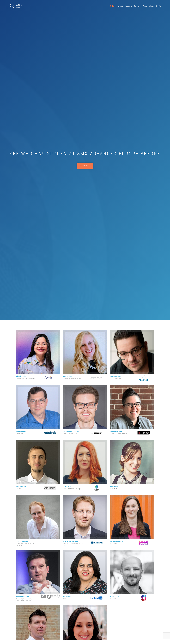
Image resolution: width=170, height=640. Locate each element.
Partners (137, 6)
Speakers (128, 6)
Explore (85, 166)
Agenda (120, 6)
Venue (145, 6)
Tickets (112, 6)
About (151, 6)
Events (158, 6)
